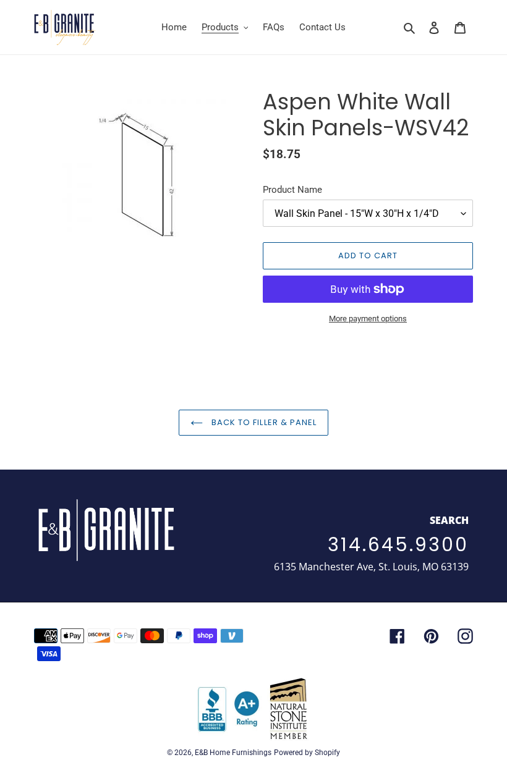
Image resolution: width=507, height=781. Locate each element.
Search (449, 520)
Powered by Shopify (307, 752)
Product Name (292, 189)
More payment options (368, 318)
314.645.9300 (398, 544)
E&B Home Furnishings (233, 752)
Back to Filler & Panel (263, 422)
